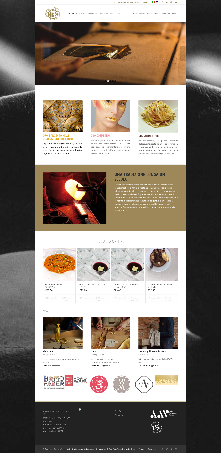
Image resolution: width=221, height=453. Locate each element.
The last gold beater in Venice (152, 351)
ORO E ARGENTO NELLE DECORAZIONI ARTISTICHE (58, 137)
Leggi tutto (53, 298)
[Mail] (176, 2)
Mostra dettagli (66, 299)
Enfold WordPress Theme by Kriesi (121, 449)
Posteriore (183, 53)
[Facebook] (162, 2)
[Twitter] (167, 2)
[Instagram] (171, 2)
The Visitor (48, 351)
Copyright (119, 415)
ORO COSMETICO (100, 135)
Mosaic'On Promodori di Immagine (92, 449)
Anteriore (38, 53)
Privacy (118, 410)
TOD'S (93, 351)
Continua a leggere (51, 365)
